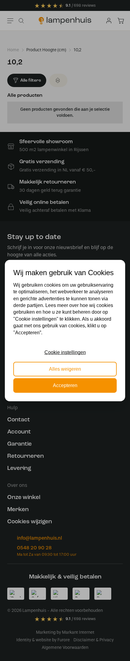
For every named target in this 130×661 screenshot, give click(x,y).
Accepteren (65, 385)
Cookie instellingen (65, 352)
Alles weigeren (65, 368)
